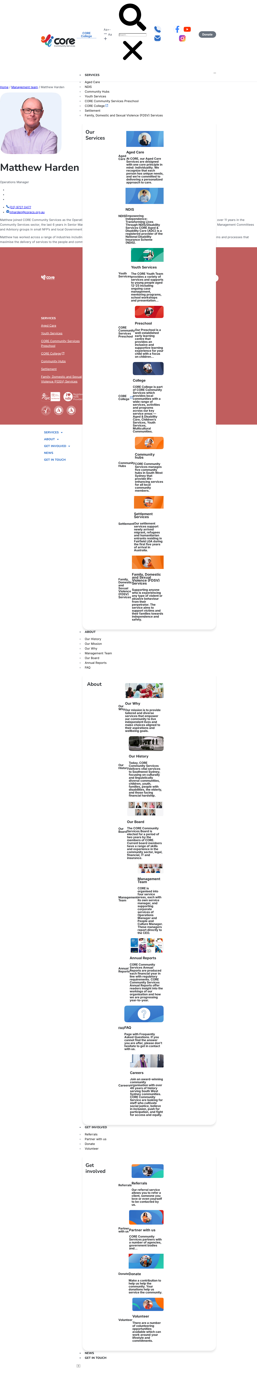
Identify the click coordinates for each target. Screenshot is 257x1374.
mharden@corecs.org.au (27, 212)
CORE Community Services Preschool (112, 101)
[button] (132, 18)
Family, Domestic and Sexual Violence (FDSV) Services (124, 115)
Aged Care (92, 82)
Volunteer (92, 1148)
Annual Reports (96, 663)
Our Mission (93, 644)
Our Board (92, 658)
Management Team (98, 653)
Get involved (96, 1127)
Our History (93, 639)
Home (4, 87)
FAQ (87, 667)
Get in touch (95, 1358)
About (90, 632)
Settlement (92, 110)
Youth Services (95, 96)
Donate (90, 1144)
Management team (24, 87)
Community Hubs (97, 91)
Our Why (91, 648)
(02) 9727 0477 (20, 207)
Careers (140, 1094)
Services (92, 75)
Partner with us (95, 1139)
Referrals (91, 1134)
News (89, 1353)
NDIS (88, 87)
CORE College (95, 106)
